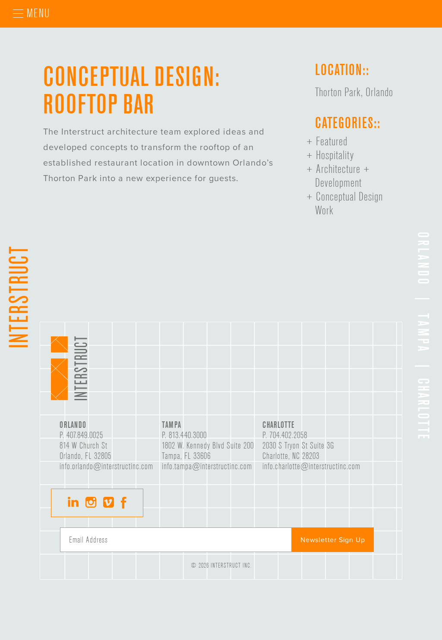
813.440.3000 (188, 435)
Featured (331, 141)
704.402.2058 (288, 435)
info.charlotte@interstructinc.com (311, 466)
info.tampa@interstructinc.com (207, 466)
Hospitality (335, 155)
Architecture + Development (342, 176)
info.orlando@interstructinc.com (106, 466)
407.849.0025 (84, 435)
